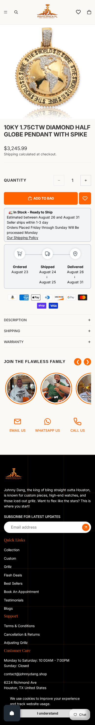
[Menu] (5, 12)
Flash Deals (13, 575)
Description (15, 320)
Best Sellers (13, 583)
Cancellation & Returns (22, 634)
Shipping (12, 331)
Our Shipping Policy (22, 238)
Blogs (8, 608)
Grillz (8, 567)
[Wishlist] (78, 12)
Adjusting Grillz (16, 643)
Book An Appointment (21, 592)
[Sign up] (86, 527)
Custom (10, 558)
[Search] (16, 12)
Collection (11, 550)
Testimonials (13, 600)
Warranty (14, 342)
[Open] (12, 713)
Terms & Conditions (19, 626)
